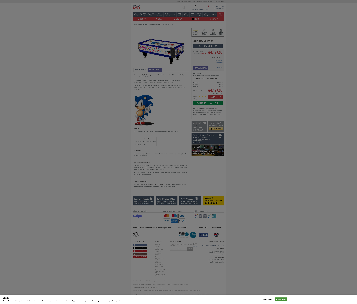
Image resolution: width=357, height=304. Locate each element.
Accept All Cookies (281, 299)
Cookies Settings (267, 299)
